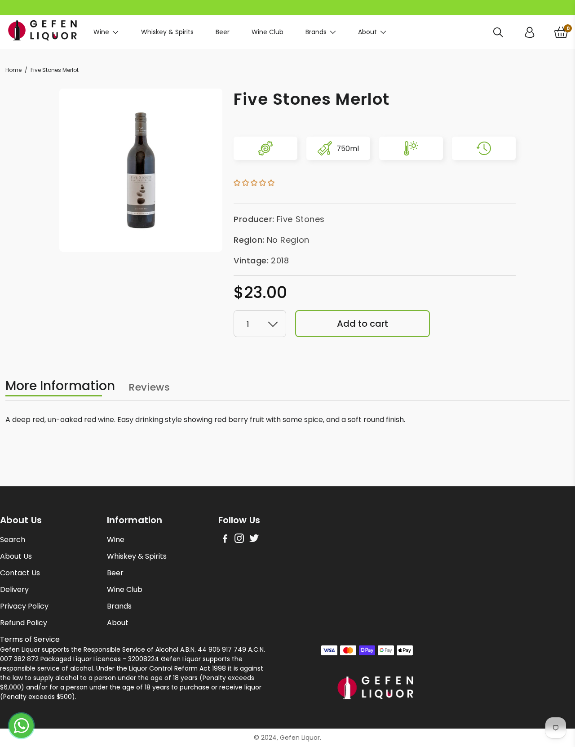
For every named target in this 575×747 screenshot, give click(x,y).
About (367, 31)
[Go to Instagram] (239, 539)
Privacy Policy (24, 606)
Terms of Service (30, 639)
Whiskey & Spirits (167, 31)
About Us (16, 556)
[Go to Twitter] (254, 539)
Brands (316, 31)
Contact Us (20, 573)
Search (12, 539)
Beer (223, 31)
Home (13, 70)
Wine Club (267, 31)
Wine (101, 31)
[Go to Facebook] (225, 539)
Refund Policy (23, 623)
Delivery (14, 589)
